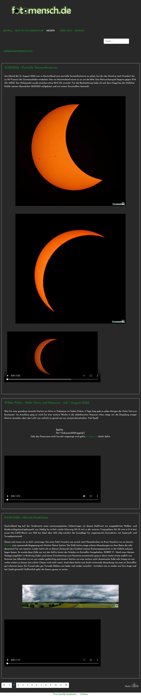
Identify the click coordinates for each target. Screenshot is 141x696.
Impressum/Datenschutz (18, 51)
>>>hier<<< (92, 437)
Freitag (8, 545)
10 (56, 685)
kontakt (80, 31)
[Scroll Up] (134, 685)
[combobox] (116, 41)
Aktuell (7, 31)
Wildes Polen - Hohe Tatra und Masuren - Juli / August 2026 (46, 403)
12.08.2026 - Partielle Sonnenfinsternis (31, 67)
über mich (66, 31)
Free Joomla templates (64, 694)
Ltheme (84, 694)
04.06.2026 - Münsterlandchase (26, 517)
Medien (50, 31)
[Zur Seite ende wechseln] (66, 685)
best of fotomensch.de (29, 31)
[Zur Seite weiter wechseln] (60, 685)
